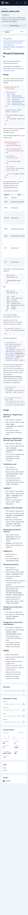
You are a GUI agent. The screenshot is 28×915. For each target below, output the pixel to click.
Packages (4, 8)
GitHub (4, 768)
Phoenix (5, 770)
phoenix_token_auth (10, 11)
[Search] (21, 3)
